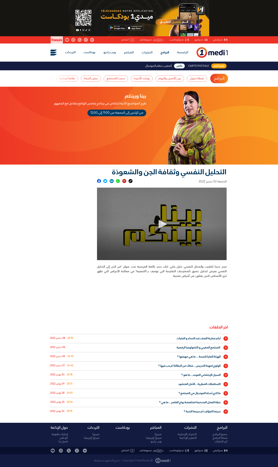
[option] (139, 338)
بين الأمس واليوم (170, 78)
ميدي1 (157, 434)
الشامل (125, 40)
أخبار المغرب (178, 459)
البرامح (219, 78)
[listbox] (139, 374)
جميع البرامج (220, 434)
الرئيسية (182, 52)
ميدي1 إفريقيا (153, 438)
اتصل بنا (63, 442)
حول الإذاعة (59, 427)
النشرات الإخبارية (187, 434)
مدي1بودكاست (176, 40)
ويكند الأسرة (142, 78)
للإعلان (64, 438)
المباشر (129, 52)
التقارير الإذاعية (188, 438)
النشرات (147, 52)
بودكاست (89, 52)
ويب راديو (110, 52)
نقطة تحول (197, 78)
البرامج (165, 52)
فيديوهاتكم (146, 40)
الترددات (70, 52)
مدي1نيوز (198, 40)
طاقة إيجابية (67, 78)
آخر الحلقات (221, 442)
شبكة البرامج (220, 438)
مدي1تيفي (218, 40)
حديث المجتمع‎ (116, 78)
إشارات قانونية (60, 434)
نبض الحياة (91, 78)
